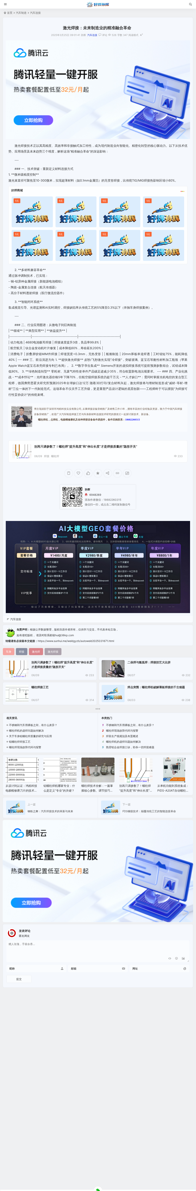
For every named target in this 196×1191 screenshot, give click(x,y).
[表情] (176, 959)
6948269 (95, 494)
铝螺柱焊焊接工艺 (19, 741)
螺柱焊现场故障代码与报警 (25, 747)
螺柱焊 (55, 456)
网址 (135, 968)
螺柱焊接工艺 (40, 687)
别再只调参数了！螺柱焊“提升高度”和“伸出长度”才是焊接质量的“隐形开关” (85, 446)
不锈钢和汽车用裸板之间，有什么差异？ (33, 725)
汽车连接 (35, 12)
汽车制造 (21, 12)
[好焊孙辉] (98, 4)
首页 (9, 12)
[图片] (183, 959)
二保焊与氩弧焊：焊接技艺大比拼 (149, 662)
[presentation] (168, 763)
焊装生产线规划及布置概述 (122, 736)
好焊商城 (17, 190)
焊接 (46, 456)
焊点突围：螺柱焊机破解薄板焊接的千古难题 (156, 687)
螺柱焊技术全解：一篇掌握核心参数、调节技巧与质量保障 (59, 790)
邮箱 (73, 968)
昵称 (12, 968)
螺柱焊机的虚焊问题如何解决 (26, 730)
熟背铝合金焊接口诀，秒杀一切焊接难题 (130, 747)
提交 (19, 979)
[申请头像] (185, 932)
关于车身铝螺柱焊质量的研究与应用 (30, 736)
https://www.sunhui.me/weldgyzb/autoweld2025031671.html (76, 641)
